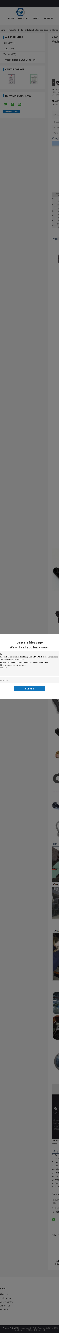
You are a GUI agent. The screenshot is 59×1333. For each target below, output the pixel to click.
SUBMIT (29, 688)
